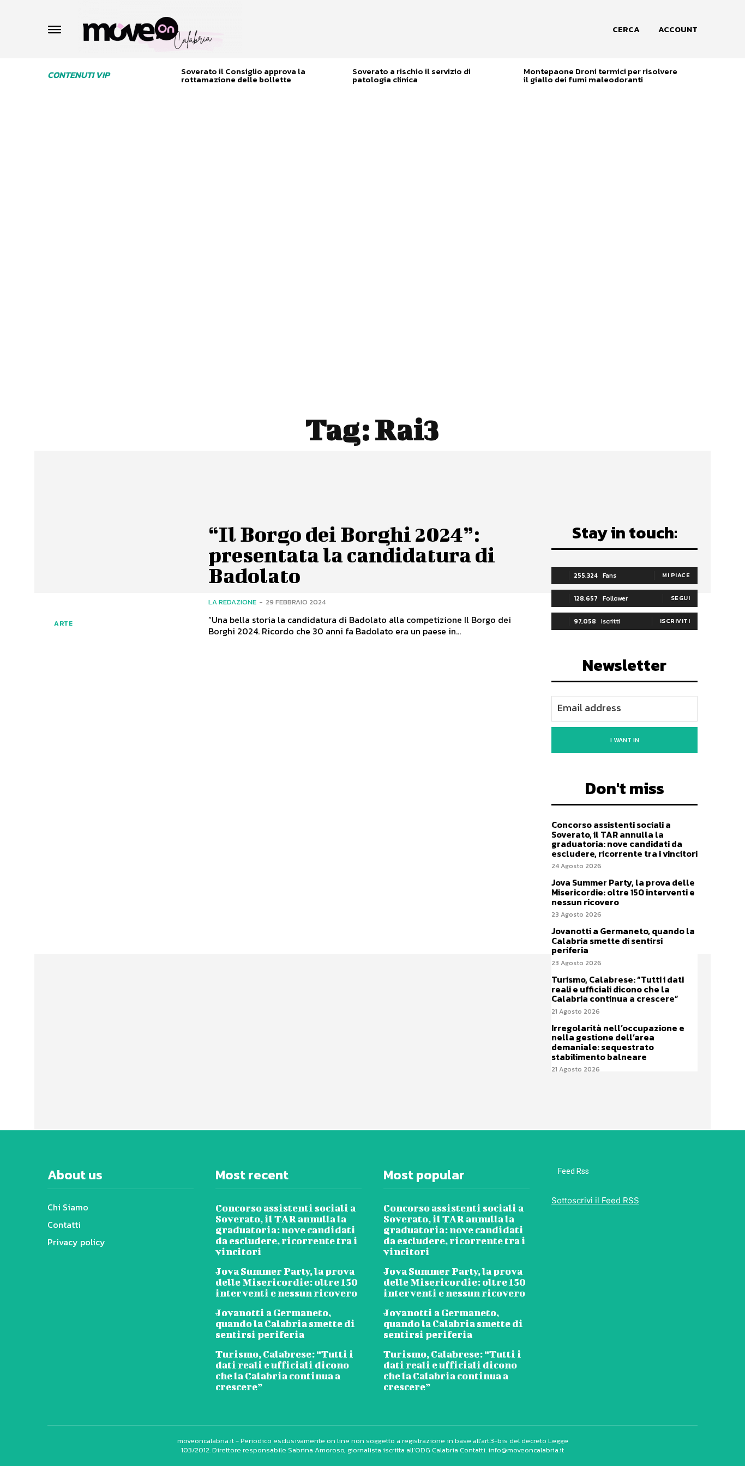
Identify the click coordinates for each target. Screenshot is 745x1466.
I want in (624, 740)
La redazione (232, 602)
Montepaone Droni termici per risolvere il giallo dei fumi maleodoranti (600, 75)
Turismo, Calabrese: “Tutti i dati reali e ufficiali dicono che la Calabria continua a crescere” (617, 989)
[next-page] (693, 77)
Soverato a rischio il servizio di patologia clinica (411, 75)
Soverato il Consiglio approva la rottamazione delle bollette (243, 75)
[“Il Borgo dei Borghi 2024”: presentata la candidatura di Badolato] (119, 580)
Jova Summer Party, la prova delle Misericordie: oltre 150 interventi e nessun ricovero (623, 892)
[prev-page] (169, 77)
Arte (63, 623)
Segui (680, 597)
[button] (626, 29)
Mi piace (676, 575)
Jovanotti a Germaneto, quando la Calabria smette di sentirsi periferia (623, 940)
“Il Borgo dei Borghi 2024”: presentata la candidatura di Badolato (351, 554)
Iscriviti (675, 620)
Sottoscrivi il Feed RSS (595, 1200)
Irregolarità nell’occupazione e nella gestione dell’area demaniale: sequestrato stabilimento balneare (617, 1042)
